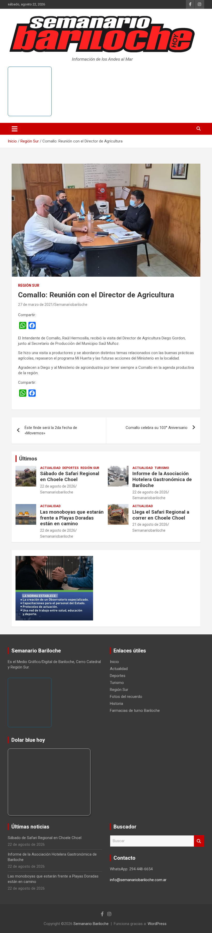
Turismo (162, 468)
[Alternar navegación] (14, 129)
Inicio (114, 661)
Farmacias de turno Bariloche (135, 710)
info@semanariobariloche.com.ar (138, 880)
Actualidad (50, 468)
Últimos (28, 459)
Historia (116, 703)
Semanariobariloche (70, 304)
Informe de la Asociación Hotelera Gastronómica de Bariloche (162, 479)
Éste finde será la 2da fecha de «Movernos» (51, 430)
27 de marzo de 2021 (35, 304)
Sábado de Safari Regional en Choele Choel (69, 476)
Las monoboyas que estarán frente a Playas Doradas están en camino (72, 518)
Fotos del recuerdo (126, 696)
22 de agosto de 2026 (57, 486)
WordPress (157, 923)
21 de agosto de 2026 (150, 524)
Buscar (199, 841)
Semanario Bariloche (91, 923)
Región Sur (28, 285)
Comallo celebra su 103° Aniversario (156, 427)
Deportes (70, 468)
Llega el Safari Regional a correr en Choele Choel (160, 515)
